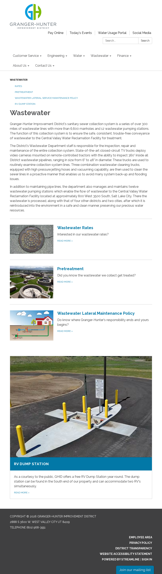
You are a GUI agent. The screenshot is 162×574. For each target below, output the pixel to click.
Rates (18, 86)
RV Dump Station (25, 104)
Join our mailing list (135, 570)
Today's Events (81, 33)
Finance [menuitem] (123, 56)
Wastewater (18, 79)
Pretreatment (24, 92)
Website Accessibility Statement (126, 553)
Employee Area (140, 537)
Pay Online (55, 33)
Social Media (142, 33)
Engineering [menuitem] (55, 56)
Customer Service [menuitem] (26, 56)
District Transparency (133, 548)
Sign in (147, 559)
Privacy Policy (140, 542)
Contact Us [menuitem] (43, 65)
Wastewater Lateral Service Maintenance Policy (46, 98)
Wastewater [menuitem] (99, 56)
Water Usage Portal (112, 33)
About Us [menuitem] (19, 65)
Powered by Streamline (120, 559)
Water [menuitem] (77, 56)
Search (145, 40)
